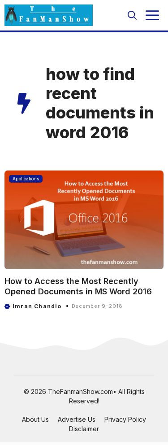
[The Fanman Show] (48, 15)
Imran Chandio (37, 306)
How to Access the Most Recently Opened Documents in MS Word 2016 (78, 286)
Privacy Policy (125, 419)
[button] (132, 15)
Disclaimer (84, 429)
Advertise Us (76, 419)
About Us (35, 419)
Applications (26, 178)
